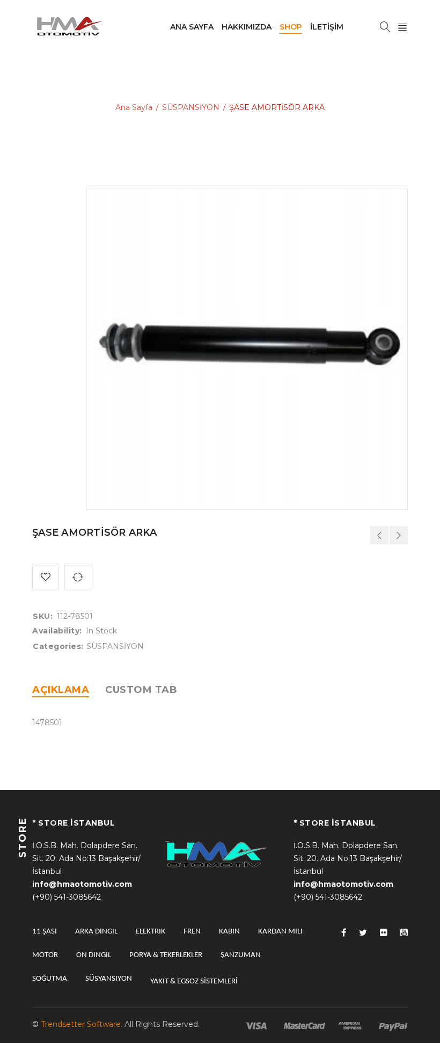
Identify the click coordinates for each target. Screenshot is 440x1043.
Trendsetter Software (81, 1024)
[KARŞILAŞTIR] (77, 577)
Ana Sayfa (133, 107)
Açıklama (60, 690)
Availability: (57, 631)
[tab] (60, 689)
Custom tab (141, 690)
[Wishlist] (45, 577)
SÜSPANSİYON (190, 107)
